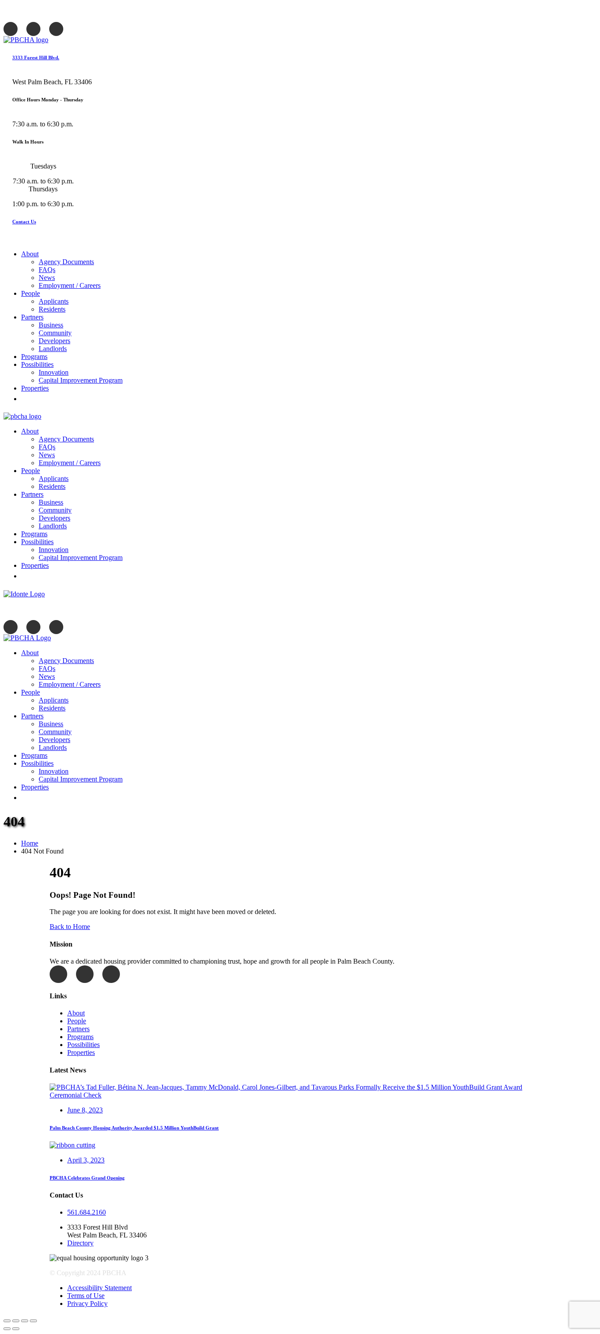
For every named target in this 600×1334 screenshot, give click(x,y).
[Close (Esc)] (33, 1321)
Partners (78, 1029)
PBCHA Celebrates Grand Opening (87, 1177)
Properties (81, 1052)
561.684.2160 (86, 1212)
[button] (32, 398)
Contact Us (24, 221)
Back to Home (70, 926)
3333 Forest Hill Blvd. (35, 57)
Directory (80, 1243)
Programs (80, 1036)
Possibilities (83, 1044)
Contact (32, 609)
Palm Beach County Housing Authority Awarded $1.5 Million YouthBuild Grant (134, 1127)
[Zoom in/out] (7, 1321)
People (76, 1021)
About (76, 1013)
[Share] (24, 1321)
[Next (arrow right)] (15, 1328)
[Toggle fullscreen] (15, 1321)
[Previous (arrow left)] (7, 1328)
